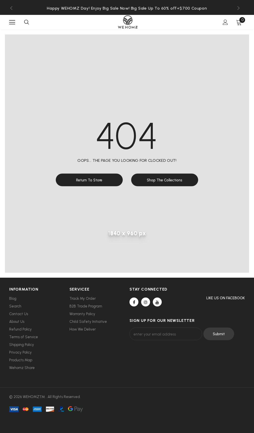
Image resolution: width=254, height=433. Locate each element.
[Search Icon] (26, 22)
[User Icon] (225, 22)
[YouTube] (157, 302)
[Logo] (128, 22)
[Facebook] (133, 302)
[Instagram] (145, 302)
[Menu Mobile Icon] (12, 22)
